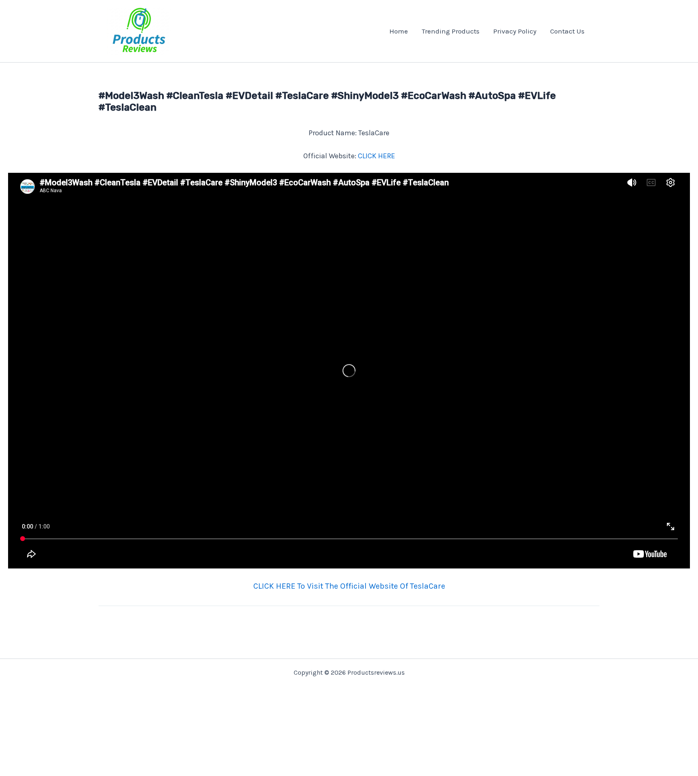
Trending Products (450, 31)
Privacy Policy (514, 31)
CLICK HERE (376, 155)
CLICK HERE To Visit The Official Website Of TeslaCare (349, 586)
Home (398, 31)
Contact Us (567, 31)
